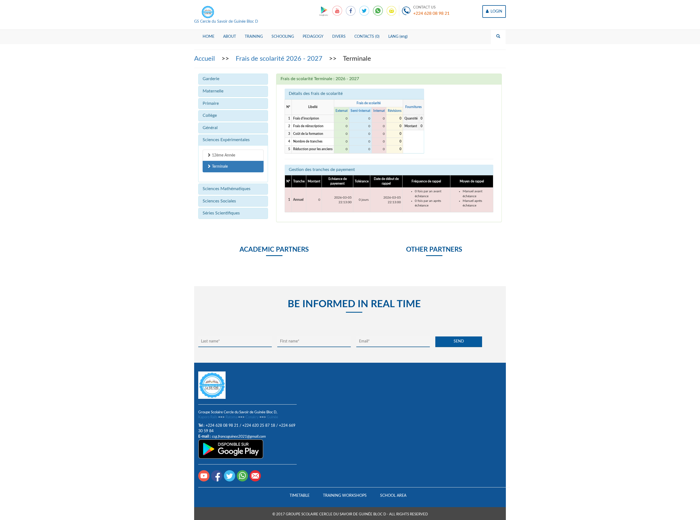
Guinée (272, 417)
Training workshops (345, 496)
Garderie (211, 79)
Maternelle (213, 91)
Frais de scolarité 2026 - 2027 (280, 59)
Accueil (205, 59)
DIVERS (339, 37)
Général (210, 128)
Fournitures (413, 107)
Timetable (300, 496)
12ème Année (223, 155)
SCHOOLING (283, 37)
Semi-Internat (360, 110)
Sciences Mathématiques (226, 189)
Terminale (219, 167)
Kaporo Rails (207, 417)
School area (393, 496)
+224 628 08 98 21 (431, 13)
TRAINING (254, 37)
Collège (210, 115)
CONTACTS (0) (367, 37)
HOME (208, 37)
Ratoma (231, 417)
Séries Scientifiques (221, 213)
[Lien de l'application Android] (324, 11)
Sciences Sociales (219, 201)
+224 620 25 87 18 (258, 426)
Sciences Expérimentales (226, 140)
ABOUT (229, 37)
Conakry (252, 417)
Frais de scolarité (369, 103)
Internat (379, 110)
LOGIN (495, 11)
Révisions (394, 110)
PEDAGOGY (313, 37)
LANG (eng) (398, 37)
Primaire (211, 103)
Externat (342, 110)
